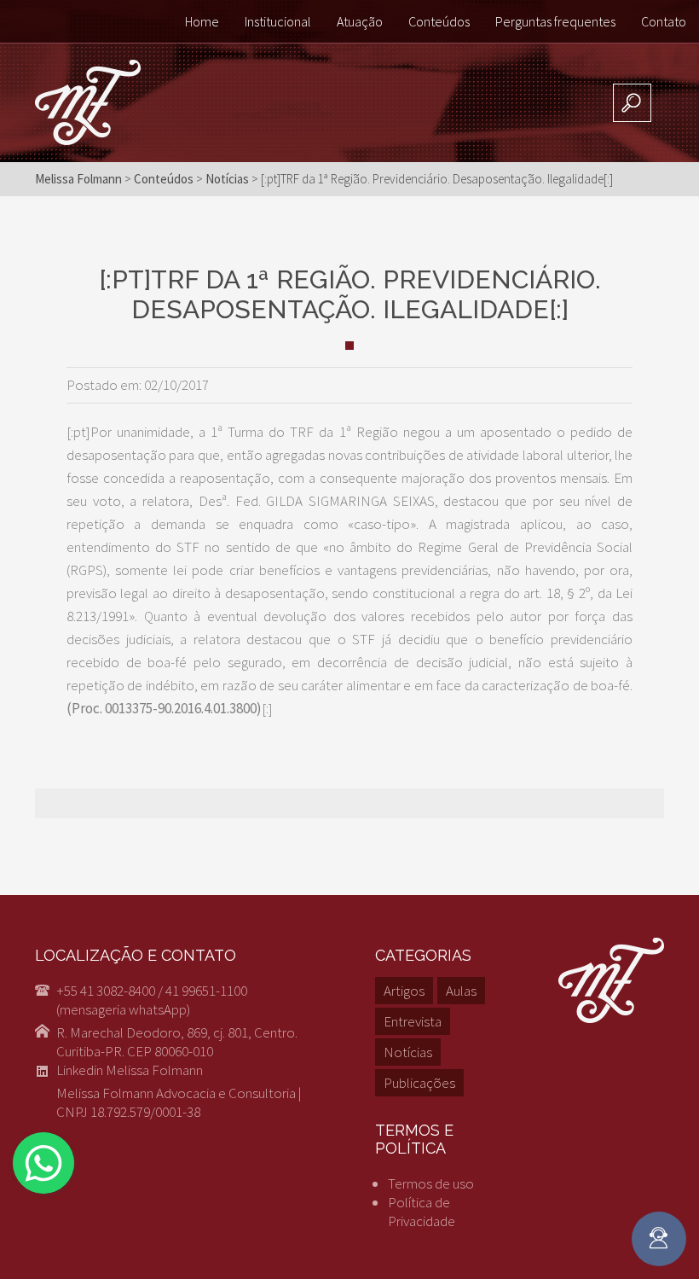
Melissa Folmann (78, 179)
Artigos (404, 990)
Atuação (360, 21)
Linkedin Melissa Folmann (129, 1070)
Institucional (278, 21)
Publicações (419, 1082)
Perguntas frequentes (555, 21)
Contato (663, 21)
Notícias (408, 1052)
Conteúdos (439, 21)
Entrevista (413, 1021)
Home (202, 21)
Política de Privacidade (421, 1211)
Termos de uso (431, 1183)
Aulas (461, 990)
